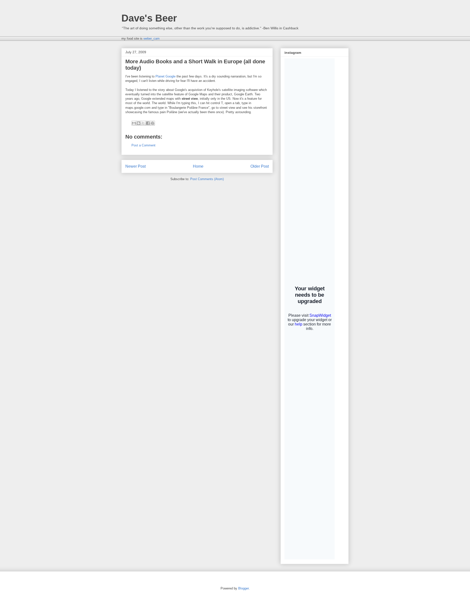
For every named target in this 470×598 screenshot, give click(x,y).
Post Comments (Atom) (207, 179)
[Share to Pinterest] (152, 123)
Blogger (243, 588)
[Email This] (133, 123)
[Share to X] (143, 123)
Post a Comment (143, 145)
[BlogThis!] (138, 123)
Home (198, 166)
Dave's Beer (149, 18)
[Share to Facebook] (147, 123)
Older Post (259, 166)
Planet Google (165, 76)
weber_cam (151, 38)
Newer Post (135, 166)
